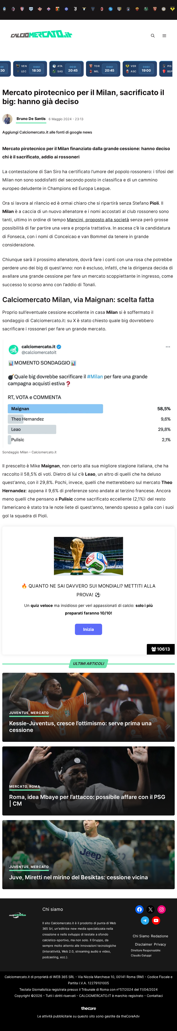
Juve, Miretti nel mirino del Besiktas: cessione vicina (78, 877)
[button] (153, 36)
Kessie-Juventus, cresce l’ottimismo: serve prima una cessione (80, 726)
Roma (34, 786)
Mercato (40, 713)
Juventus (19, 713)
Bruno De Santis (31, 118)
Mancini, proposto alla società (98, 219)
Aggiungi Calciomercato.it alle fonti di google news (47, 132)
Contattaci (155, 996)
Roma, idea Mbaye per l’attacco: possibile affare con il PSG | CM (87, 800)
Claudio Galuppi (141, 955)
